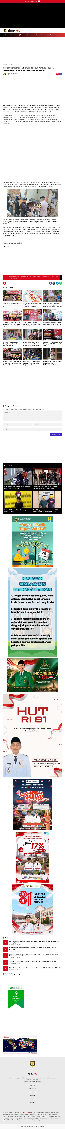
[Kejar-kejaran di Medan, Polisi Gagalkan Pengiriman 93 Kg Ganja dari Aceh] (32, 354)
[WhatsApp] (60, 283)
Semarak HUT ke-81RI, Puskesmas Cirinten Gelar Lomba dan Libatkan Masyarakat (33, 961)
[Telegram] (57, 283)
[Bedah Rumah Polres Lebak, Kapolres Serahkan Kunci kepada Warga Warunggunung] (32, 334)
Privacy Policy (32, 1102)
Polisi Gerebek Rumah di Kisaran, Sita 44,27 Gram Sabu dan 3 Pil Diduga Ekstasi (31, 324)
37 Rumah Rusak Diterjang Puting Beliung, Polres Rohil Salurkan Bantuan (11, 343)
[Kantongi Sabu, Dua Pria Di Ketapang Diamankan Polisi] (18, 499)
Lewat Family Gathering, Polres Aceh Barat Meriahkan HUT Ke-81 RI (12, 304)
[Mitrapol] (12, 30)
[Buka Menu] (57, 31)
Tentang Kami (32, 1088)
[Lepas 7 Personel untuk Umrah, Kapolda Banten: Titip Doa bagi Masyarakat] (52, 315)
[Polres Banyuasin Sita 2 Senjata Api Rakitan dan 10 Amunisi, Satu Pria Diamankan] (47, 476)
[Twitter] (53, 283)
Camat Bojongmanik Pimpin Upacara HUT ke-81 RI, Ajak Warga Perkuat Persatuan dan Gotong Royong (34, 942)
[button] (61, 31)
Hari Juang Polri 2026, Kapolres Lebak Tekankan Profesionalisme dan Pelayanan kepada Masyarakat (52, 363)
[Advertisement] (32, 15)
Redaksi (32, 1085)
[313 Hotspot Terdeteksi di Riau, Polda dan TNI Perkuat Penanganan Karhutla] (32, 296)
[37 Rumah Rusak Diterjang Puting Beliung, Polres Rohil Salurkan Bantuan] (12, 334)
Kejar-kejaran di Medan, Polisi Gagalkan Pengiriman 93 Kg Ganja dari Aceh (31, 363)
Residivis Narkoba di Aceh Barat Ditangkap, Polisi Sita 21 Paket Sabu (52, 343)
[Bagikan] (60, 74)
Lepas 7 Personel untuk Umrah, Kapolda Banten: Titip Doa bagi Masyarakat (52, 324)
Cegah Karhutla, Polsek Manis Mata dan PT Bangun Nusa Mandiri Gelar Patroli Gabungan (52, 304)
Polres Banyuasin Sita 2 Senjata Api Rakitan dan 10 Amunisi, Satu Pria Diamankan (45, 487)
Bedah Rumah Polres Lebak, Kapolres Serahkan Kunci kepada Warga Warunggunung (32, 343)
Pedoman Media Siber (32, 1092)
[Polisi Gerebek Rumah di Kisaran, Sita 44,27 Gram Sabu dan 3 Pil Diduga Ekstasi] (32, 315)
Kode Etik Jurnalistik (32, 1099)
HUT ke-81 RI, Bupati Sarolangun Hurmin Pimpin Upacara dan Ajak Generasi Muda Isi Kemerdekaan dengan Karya (33, 955)
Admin (8, 73)
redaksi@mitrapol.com (34, 1081)
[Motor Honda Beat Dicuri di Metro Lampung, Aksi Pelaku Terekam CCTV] (18, 476)
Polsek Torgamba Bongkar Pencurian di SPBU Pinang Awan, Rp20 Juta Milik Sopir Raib (46, 510)
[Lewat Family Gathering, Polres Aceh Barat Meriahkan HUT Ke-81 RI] (12, 296)
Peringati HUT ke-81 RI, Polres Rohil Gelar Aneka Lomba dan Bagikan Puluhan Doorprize (11, 324)
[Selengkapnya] (60, 465)
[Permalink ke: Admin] (5, 74)
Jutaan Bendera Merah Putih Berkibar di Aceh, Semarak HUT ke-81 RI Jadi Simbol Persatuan (35, 968)
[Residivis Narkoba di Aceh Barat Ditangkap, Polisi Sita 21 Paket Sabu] (52, 334)
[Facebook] (50, 283)
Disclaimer (33, 1095)
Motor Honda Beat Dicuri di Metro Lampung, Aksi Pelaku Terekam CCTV (17, 487)
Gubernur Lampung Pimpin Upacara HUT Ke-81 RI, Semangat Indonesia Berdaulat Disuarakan (32, 948)
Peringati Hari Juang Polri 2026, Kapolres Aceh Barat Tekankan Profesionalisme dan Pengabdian (12, 363)
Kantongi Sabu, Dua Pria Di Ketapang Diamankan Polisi (15, 510)
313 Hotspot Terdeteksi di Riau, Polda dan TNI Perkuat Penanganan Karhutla (32, 304)
